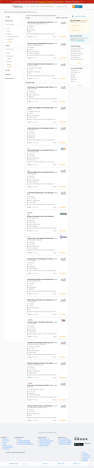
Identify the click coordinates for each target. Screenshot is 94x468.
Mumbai (9, 64)
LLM (8, 28)
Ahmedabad (10, 56)
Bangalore (9, 61)
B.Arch (8, 31)
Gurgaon (9, 59)
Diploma (9, 34)
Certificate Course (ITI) (13, 36)
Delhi (8, 53)
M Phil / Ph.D (10, 39)
